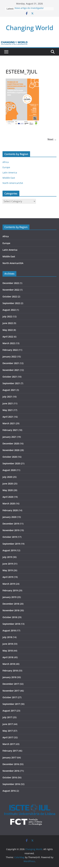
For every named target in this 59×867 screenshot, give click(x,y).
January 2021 (9, 436)
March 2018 (9, 663)
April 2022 (8, 336)
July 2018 (7, 637)
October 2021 (10, 376)
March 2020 (9, 503)
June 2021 (8, 403)
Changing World (29, 27)
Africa (6, 162)
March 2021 (9, 423)
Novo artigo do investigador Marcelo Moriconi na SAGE (29, 10)
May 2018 (8, 650)
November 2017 (11, 690)
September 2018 (11, 623)
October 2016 (10, 777)
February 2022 (10, 349)
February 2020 (10, 510)
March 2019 (9, 583)
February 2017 (10, 750)
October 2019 (10, 536)
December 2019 (11, 523)
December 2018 (11, 603)
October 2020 (10, 456)
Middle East (9, 177)
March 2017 (9, 744)
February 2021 (10, 430)
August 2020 (9, 470)
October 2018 (10, 617)
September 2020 (11, 463)
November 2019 (11, 530)
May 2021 (8, 410)
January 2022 (9, 356)
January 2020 (9, 516)
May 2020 (8, 490)
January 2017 (9, 757)
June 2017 (8, 724)
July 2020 (7, 476)
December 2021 (11, 363)
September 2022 (11, 303)
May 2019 (8, 570)
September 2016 (11, 784)
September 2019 (11, 543)
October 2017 (10, 697)
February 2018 (10, 670)
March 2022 (9, 343)
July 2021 (7, 396)
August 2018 (9, 630)
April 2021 (8, 416)
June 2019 (8, 563)
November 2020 (11, 450)
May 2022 (8, 329)
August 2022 (9, 309)
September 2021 (11, 383)
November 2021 (11, 370)
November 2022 (11, 289)
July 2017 (7, 717)
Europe (6, 167)
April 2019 (8, 576)
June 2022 (8, 323)
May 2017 (8, 730)
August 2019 (9, 550)
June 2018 (8, 643)
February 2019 (10, 590)
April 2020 (8, 496)
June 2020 (8, 483)
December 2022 (11, 283)
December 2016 (11, 764)
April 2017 (8, 737)
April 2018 (8, 657)
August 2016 (9, 790)
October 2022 (10, 296)
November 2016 (11, 770)
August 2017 (9, 710)
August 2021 (9, 389)
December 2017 (11, 683)
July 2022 (7, 316)
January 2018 (9, 677)
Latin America (10, 172)
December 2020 (11, 443)
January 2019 (9, 597)
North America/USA (13, 182)
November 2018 (11, 610)
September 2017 (11, 703)
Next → (52, 139)
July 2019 (7, 557)
